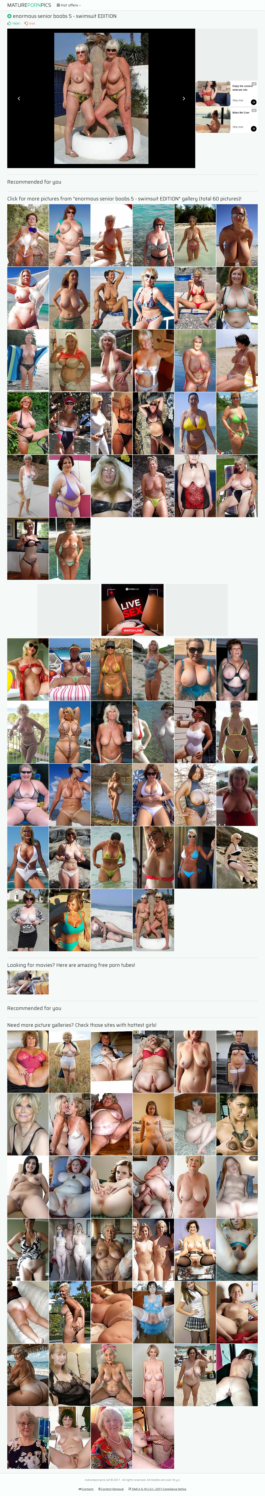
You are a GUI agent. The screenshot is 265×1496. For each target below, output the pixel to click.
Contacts (88, 1489)
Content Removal (112, 1489)
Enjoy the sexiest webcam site (242, 88)
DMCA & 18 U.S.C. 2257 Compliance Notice (158, 1489)
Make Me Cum (240, 112)
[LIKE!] (9, 23)
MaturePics (29, 5)
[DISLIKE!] (26, 23)
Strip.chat (237, 100)
